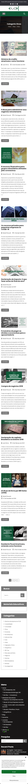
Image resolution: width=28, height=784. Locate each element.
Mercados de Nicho (10, 653)
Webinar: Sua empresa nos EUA (13, 700)
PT (6, 732)
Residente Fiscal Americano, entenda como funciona (13, 545)
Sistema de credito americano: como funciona (12, 60)
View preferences (14, 780)
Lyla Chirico (6, 64)
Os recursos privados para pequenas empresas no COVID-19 (12, 227)
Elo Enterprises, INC (9, 690)
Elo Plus (6, 727)
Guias (6, 642)
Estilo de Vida (8, 637)
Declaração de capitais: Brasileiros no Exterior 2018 (12, 438)
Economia (7, 632)
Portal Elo (5, 717)
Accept (14, 771)
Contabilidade (8, 624)
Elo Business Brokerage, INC (12, 692)
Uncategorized (9, 666)
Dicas (6, 629)
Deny (14, 776)
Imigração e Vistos (10, 645)
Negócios (7, 655)
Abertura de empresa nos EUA (13, 621)
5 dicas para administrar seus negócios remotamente (14, 111)
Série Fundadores (9, 661)
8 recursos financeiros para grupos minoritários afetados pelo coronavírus (13, 168)
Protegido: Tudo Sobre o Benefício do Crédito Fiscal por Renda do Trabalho (16, 752)
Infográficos (8, 647)
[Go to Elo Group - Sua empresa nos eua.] (9, 26)
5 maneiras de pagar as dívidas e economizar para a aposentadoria (13, 333)
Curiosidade (8, 626)
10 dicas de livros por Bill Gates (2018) (14, 492)
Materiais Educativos (9, 698)
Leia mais (5, 83)
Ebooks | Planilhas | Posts (11, 709)
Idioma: (4, 730)
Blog (3, 715)
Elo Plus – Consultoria (10, 695)
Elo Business (7, 724)
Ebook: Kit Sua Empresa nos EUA (13, 702)
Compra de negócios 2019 (12, 386)
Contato (5, 720)
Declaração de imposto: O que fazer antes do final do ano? (14, 280)
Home (4, 688)
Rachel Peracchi (7, 115)
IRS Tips (7, 650)
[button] (25, 757)
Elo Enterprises (9, 634)
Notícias (7, 658)
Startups (7, 663)
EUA (6, 639)
